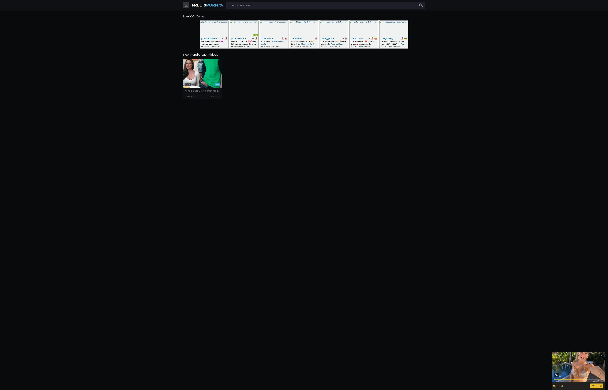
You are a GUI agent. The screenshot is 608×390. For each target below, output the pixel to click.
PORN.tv (207, 5)
